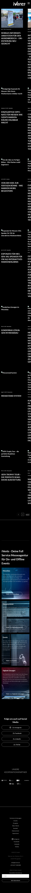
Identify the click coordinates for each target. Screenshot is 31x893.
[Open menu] (28, 3)
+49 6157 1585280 (15, 865)
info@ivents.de (15, 862)
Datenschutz (15, 831)
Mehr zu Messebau (12, 594)
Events (29, 252)
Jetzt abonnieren (15, 880)
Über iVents (15, 825)
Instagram (16, 839)
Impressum (15, 833)
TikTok (17, 846)
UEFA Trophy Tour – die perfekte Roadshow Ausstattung (11, 477)
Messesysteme (8, 29)
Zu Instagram (16, 727)
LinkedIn (16, 844)
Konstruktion (9, 326)
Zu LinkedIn (17, 739)
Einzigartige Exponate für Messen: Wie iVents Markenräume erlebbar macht (12, 117)
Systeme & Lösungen (15, 818)
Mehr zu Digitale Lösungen (15, 694)
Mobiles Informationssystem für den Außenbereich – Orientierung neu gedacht (12, 38)
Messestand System (11, 396)
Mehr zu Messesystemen (14, 627)
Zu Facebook (17, 733)
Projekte (15, 823)
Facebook (16, 841)
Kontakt (15, 828)
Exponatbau (11, 108)
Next (27, 514)
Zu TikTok (17, 745)
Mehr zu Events (11, 661)
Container (8, 179)
